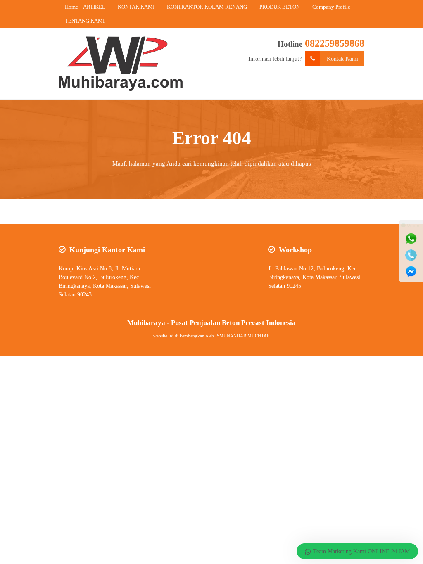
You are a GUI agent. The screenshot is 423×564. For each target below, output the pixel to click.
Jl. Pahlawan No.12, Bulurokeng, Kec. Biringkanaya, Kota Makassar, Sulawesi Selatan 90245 (314, 277)
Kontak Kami (342, 59)
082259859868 (334, 43)
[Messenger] (411, 271)
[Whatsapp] (411, 238)
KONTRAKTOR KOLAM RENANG (207, 7)
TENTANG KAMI (85, 21)
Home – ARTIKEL (85, 7)
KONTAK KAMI (136, 7)
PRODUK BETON (279, 7)
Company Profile (331, 7)
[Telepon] (411, 255)
